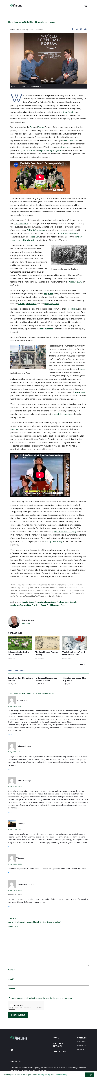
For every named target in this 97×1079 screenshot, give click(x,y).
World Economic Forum (56, 605)
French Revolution (42, 602)
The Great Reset (39, 605)
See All (83, 664)
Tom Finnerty (81, 1049)
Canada (25, 602)
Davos (31, 602)
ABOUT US (15, 1061)
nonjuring (48, 293)
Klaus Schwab (70, 602)
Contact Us (59, 1052)
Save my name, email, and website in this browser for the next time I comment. (41, 998)
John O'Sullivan (81, 1045)
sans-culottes (46, 328)
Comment (13, 926)
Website (11, 989)
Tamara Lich (25, 605)
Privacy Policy (43, 1075)
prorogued (80, 392)
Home (56, 1038)
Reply (9, 735)
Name (11, 970)
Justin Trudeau (57, 602)
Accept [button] (89, 1075)
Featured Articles (58, 1044)
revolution (14, 605)
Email (11, 979)
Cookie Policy (61, 1075)
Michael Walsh (81, 1042)
